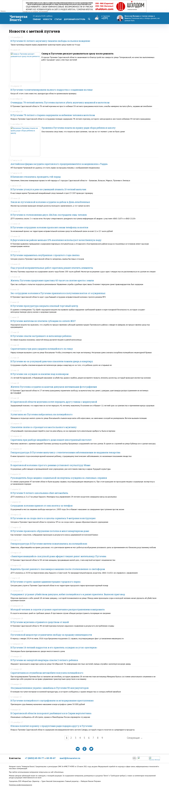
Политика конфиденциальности (20, 785)
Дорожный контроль (74, 19)
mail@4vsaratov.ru (70, 758)
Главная (37, 19)
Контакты (15, 758)
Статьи (57, 19)
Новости (47, 19)
